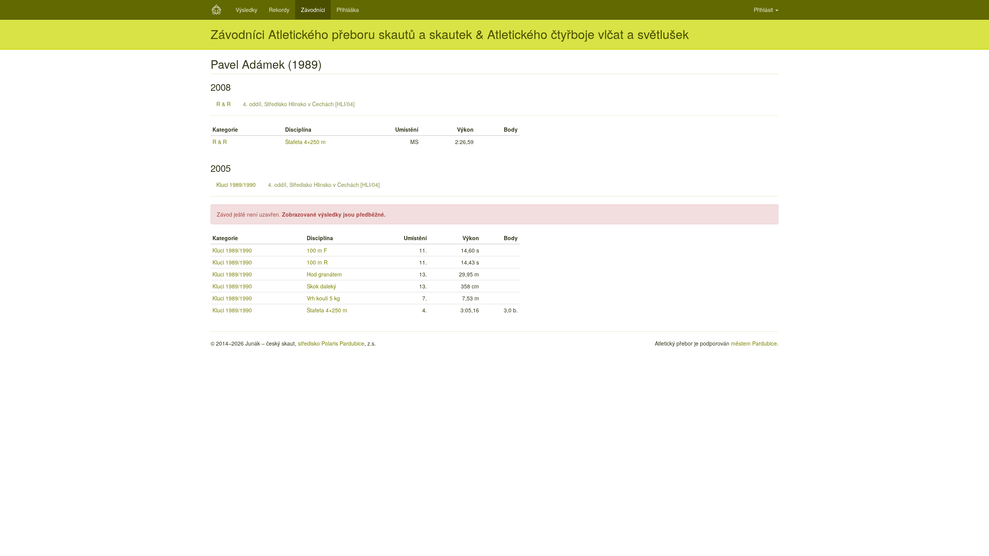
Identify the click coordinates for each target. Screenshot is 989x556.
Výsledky (246, 10)
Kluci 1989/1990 (236, 184)
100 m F (317, 250)
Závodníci (313, 10)
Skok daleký (321, 286)
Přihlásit (764, 10)
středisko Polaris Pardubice (331, 343)
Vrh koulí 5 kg (323, 298)
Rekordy (279, 10)
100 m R (317, 262)
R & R (223, 104)
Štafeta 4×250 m (305, 142)
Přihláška (347, 10)
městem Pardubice (754, 343)
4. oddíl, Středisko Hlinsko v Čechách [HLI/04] (299, 104)
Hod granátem (324, 274)
